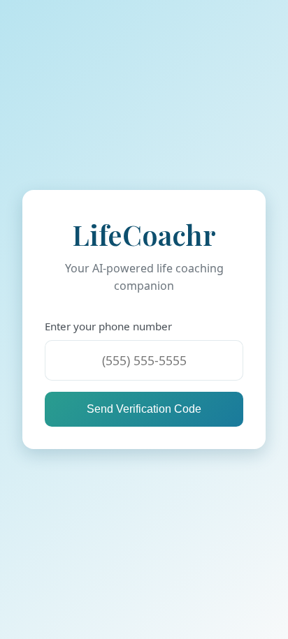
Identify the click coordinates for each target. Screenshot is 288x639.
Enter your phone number (108, 326)
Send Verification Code (144, 409)
